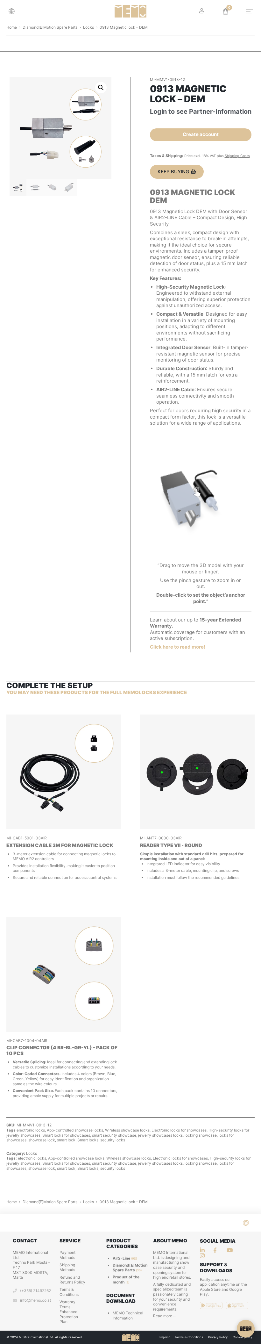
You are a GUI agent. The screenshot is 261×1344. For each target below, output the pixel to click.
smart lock (66, 1140)
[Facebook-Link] (217, 1250)
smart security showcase (114, 1135)
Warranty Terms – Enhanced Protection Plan (69, 1311)
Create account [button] (201, 134)
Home (11, 27)
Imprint (164, 1337)
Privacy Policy (218, 1337)
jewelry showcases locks (160, 1135)
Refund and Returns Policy (72, 1280)
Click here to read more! (177, 647)
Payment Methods (67, 1255)
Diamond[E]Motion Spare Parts (50, 27)
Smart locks (87, 1140)
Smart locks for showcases (66, 1135)
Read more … (164, 1315)
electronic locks (31, 1130)
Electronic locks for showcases (179, 1130)
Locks (88, 27)
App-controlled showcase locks (75, 1130)
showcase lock (41, 1140)
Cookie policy (242, 1337)
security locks (112, 1140)
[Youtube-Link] (204, 1255)
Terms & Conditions (69, 1292)
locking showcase (201, 1135)
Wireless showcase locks (127, 1130)
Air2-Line (121, 1258)
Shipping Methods (67, 1267)
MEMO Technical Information (128, 1315)
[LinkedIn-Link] (204, 1250)
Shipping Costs (237, 156)
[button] (13, 11)
